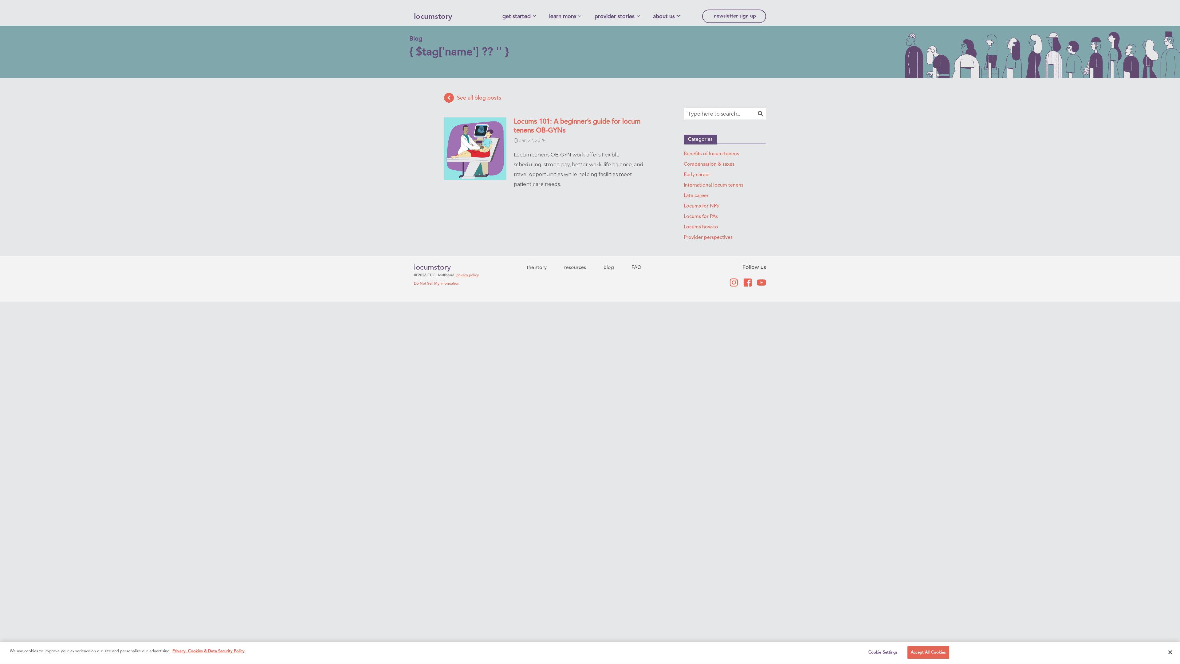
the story (537, 267)
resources (575, 267)
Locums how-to (701, 227)
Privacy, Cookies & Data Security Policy (208, 651)
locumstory (433, 17)
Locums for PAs (701, 216)
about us (664, 16)
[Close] (1170, 652)
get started (516, 16)
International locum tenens (713, 185)
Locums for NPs (701, 206)
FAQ (636, 267)
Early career (697, 174)
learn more (562, 16)
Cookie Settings (883, 652)
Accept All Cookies (928, 652)
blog (609, 267)
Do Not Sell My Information (436, 284)
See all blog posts (479, 97)
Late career (696, 195)
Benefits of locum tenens (711, 154)
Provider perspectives (708, 237)
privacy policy (467, 275)
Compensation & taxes (709, 164)
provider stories (615, 16)
